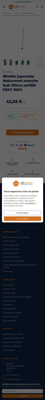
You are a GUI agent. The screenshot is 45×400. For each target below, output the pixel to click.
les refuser (30, 203)
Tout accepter (22, 219)
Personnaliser (22, 213)
